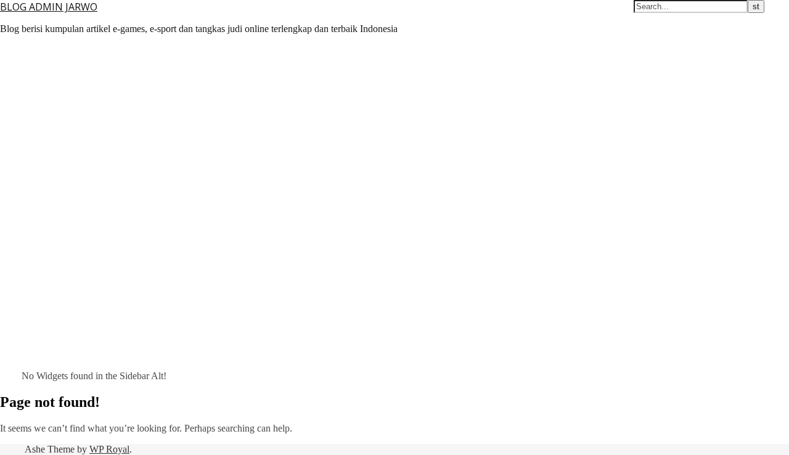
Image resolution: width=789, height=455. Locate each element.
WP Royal (109, 449)
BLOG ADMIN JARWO (48, 7)
